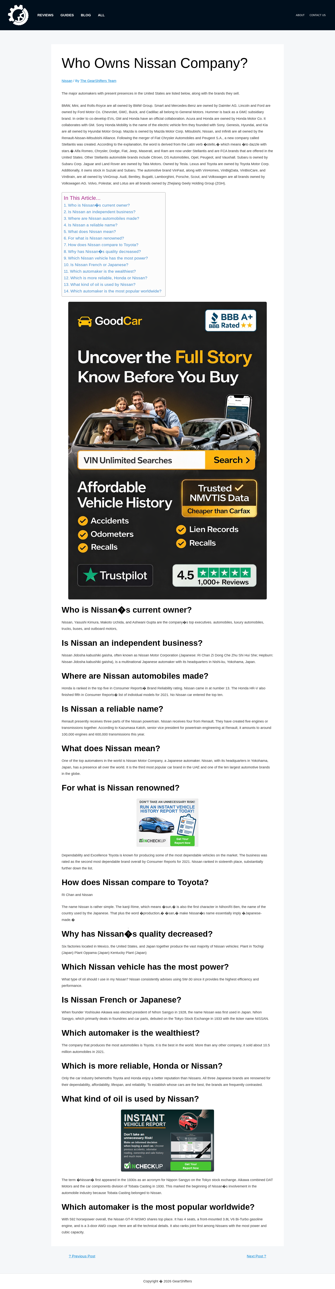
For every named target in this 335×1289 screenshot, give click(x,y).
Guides (67, 15)
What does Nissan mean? (92, 231)
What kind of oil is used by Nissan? (103, 284)
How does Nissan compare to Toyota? (103, 244)
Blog (86, 15)
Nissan (67, 81)
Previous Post (82, 1256)
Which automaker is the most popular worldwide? (115, 291)
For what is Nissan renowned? (96, 238)
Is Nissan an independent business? (102, 212)
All (101, 15)
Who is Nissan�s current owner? (99, 205)
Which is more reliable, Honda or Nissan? (108, 278)
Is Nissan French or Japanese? (99, 264)
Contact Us (318, 15)
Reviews (45, 15)
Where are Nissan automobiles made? (103, 218)
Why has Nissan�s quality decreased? (104, 251)
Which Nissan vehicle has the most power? (108, 258)
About (300, 15)
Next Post (256, 1256)
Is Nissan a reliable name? (92, 225)
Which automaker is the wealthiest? (103, 271)
